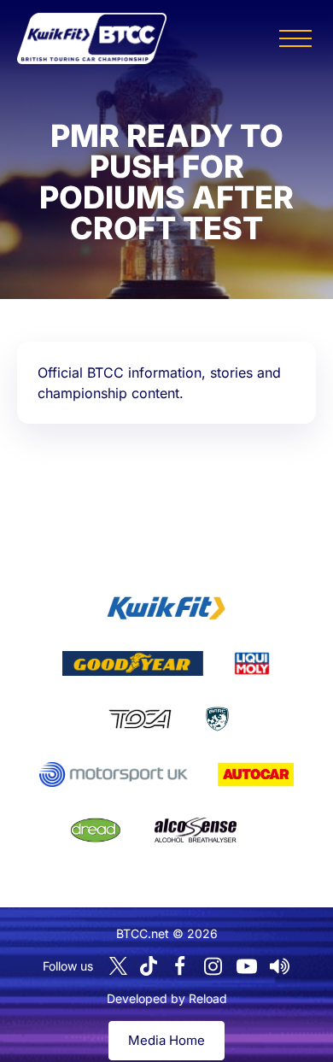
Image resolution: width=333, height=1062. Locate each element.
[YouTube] (247, 966)
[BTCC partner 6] (113, 775)
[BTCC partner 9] (196, 830)
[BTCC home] (91, 38)
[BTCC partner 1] (166, 608)
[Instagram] (213, 966)
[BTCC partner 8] (96, 830)
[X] (118, 966)
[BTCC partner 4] (139, 719)
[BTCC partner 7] (256, 775)
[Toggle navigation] (295, 38)
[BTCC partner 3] (252, 664)
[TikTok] (148, 966)
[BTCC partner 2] (132, 664)
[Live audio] (280, 966)
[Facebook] (180, 966)
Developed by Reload (167, 998)
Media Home (166, 1040)
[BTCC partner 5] (217, 719)
